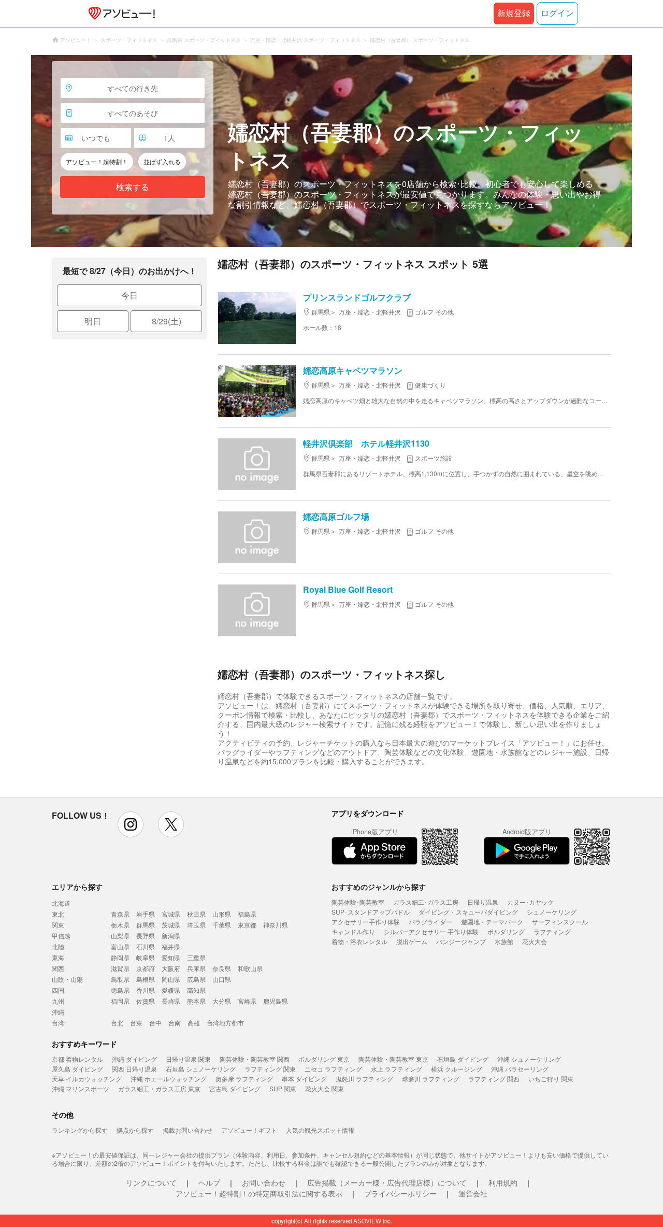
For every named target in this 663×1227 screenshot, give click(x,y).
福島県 (247, 913)
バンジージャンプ (461, 941)
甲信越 (61, 935)
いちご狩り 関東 (550, 1078)
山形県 (221, 913)
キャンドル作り (353, 931)
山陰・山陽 (67, 979)
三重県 (196, 957)
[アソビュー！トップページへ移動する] (119, 13)
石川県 (145, 946)
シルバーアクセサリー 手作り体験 (431, 931)
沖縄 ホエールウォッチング (169, 1078)
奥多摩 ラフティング (244, 1078)
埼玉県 (196, 924)
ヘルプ (209, 1182)
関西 (58, 968)
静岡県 (120, 957)
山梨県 (120, 935)
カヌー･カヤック (530, 901)
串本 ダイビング (304, 1078)
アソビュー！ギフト (249, 1129)
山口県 (221, 979)
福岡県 (120, 1000)
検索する (132, 187)
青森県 (120, 913)
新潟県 (171, 935)
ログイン (557, 13)
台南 (174, 1022)
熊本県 (196, 1000)
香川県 (145, 990)
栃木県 (120, 924)
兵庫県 (196, 968)
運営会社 (472, 1193)
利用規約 (502, 1182)
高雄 (194, 1022)
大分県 (221, 1000)
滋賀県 (120, 968)
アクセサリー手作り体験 (366, 921)
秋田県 (196, 913)
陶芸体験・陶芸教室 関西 (255, 1058)
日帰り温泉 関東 (188, 1058)
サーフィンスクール (560, 921)
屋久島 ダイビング (77, 1068)
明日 (92, 321)
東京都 (247, 924)
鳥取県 (120, 979)
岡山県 (171, 979)
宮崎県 (247, 1000)
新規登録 (513, 13)
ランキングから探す (80, 1129)
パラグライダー (430, 921)
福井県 (171, 946)
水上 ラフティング (396, 1068)
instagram (130, 824)
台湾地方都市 (225, 1022)
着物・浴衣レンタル (359, 941)
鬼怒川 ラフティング (364, 1078)
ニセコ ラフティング (333, 1068)
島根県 (145, 979)
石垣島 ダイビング (462, 1058)
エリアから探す (77, 886)
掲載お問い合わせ (187, 1129)
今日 (129, 295)
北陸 (58, 946)
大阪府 (171, 968)
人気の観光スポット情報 (320, 1129)
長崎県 (171, 1000)
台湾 (58, 1022)
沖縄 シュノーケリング (529, 1058)
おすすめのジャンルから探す (379, 886)
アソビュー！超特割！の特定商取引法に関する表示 (259, 1193)
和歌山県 (250, 968)
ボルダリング (506, 931)
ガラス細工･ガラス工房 (425, 901)
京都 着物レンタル (77, 1058)
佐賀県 (145, 1000)
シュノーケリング (551, 911)
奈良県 (221, 968)
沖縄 (58, 1011)
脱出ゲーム (411, 941)
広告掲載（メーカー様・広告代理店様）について (387, 1182)
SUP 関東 (282, 1088)
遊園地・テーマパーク (492, 921)
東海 (58, 957)
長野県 (145, 935)
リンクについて (151, 1182)
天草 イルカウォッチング (87, 1078)
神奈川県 (275, 924)
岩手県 (145, 913)
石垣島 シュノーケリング (201, 1068)
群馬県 (145, 924)
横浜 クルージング (456, 1068)
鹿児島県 (275, 1000)
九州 (58, 1000)
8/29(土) (166, 321)
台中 (155, 1022)
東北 (58, 913)
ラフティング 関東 (270, 1068)
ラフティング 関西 (494, 1078)
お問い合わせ (263, 1182)
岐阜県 (145, 957)
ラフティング (552, 931)
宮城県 (171, 913)
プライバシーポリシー (400, 1193)
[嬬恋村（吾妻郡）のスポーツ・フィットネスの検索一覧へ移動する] (331, 151)
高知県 (196, 990)
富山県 (120, 946)
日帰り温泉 (482, 901)
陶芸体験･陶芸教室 (358, 901)
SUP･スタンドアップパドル (371, 911)
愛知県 (171, 957)
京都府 (145, 968)
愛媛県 (171, 990)
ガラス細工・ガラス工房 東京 (159, 1088)
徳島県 (120, 990)
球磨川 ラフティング (430, 1078)
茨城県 (171, 924)
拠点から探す (135, 1129)
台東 (136, 1022)
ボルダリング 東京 (324, 1058)
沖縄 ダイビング (134, 1058)
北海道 (61, 902)
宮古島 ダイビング (235, 1088)
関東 (58, 924)
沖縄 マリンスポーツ (80, 1088)
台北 (117, 1022)
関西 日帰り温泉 (134, 1068)
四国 (58, 990)
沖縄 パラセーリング (520, 1068)
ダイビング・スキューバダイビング (468, 911)
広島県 (196, 979)
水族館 (504, 941)
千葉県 (221, 924)
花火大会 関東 (324, 1088)
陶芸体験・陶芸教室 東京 (393, 1058)
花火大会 (534, 941)
